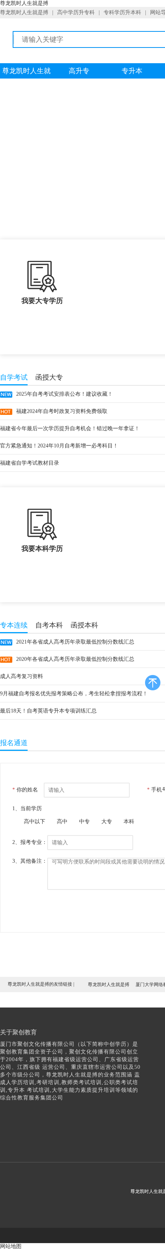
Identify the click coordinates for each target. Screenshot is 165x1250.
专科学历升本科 (122, 12)
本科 (129, 821)
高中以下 (34, 821)
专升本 (132, 71)
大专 (106, 821)
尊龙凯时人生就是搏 (24, 12)
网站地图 (10, 1246)
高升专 (79, 71)
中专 (84, 821)
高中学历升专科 (76, 12)
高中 (62, 821)
